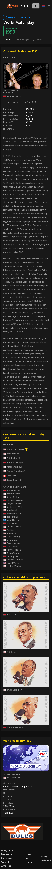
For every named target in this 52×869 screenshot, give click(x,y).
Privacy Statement (46, 858)
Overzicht (9, 40)
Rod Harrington (14, 96)
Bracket (39, 40)
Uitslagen (24, 40)
